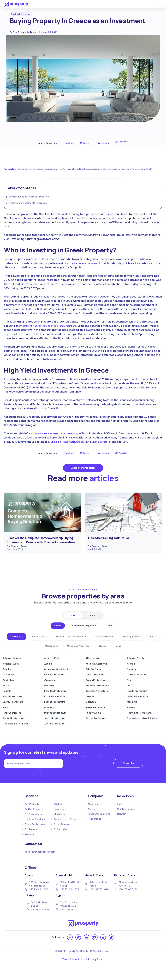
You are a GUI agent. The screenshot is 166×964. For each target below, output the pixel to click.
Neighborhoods (126, 809)
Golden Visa (60, 829)
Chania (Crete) (99, 441)
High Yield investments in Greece (28, 202)
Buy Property (32, 803)
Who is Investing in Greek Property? (29, 196)
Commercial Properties (84, 625)
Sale (73, 615)
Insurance (59, 809)
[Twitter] (78, 937)
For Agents (31, 829)
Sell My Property (34, 809)
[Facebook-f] (70, 937)
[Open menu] (159, 5)
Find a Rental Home (35, 824)
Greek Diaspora (62, 824)
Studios (103, 645)
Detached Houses (104, 636)
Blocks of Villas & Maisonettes (71, 636)
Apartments (16, 636)
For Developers (33, 814)
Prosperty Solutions (99, 813)
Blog (119, 803)
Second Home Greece (66, 819)
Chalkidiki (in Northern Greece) (68, 441)
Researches (94, 818)
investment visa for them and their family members (47, 325)
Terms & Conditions (73, 959)
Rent (92, 615)
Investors (30, 834)
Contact (121, 813)
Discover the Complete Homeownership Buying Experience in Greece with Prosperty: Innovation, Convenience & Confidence (41, 542)
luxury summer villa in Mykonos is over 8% (53, 433)
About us (93, 803)
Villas (118, 645)
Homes (57, 625)
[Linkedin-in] (86, 937)
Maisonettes (51, 645)
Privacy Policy (96, 959)
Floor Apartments (132, 636)
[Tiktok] (111, 937)
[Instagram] (103, 937)
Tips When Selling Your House (109, 538)
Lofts (153, 636)
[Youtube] (95, 937)
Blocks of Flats (39, 636)
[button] (21, 14)
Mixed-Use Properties (78, 645)
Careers (92, 809)
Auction (58, 803)
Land (109, 625)
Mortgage (59, 814)
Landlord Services (35, 819)
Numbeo (80, 379)
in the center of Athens (80, 263)
